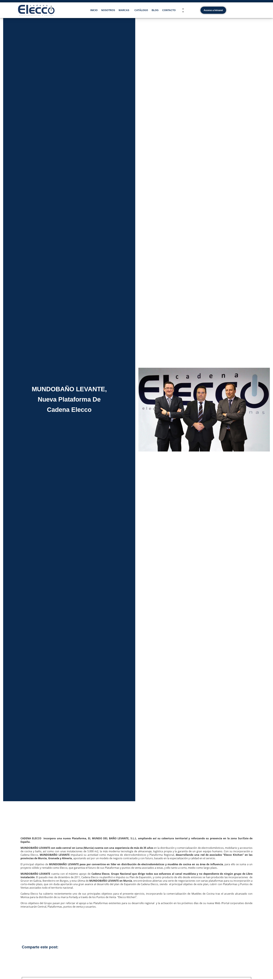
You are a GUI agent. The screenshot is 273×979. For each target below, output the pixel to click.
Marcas (124, 10)
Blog (155, 10)
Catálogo (141, 10)
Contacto (169, 10)
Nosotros (108, 10)
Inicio (94, 10)
